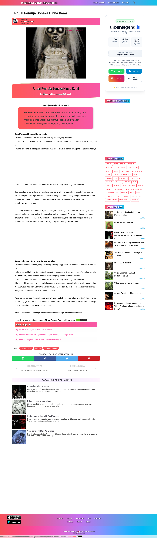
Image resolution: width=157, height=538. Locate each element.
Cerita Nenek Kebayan (123, 222)
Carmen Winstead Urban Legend (127, 293)
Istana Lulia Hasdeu (122, 263)
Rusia (138, 193)
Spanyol (109, 196)
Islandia (127, 182)
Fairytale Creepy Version (122, 175)
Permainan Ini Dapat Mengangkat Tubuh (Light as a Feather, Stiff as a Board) (129, 306)
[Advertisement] (56, 167)
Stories (117, 196)
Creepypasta (125, 171)
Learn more (71, 537)
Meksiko (140, 185)
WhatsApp (118, 71)
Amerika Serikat (119, 164)
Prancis (124, 193)
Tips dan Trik (136, 196)
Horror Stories (26, 348)
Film (115, 178)
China (116, 171)
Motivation (118, 189)
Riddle (132, 193)
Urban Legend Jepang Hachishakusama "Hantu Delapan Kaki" (128, 235)
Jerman (116, 185)
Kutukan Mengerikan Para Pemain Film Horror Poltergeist (40, 340)
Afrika (108, 164)
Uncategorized (111, 200)
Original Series (136, 189)
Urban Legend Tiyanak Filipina (126, 283)
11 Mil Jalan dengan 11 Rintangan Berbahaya (36, 330)
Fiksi (135, 175)
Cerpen (108, 171)
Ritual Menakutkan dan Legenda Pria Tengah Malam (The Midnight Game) (46, 335)
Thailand (125, 196)
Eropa (108, 175)
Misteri (108, 189)
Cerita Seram (132, 167)
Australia (109, 167)
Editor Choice (137, 171)
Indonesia (109, 182)
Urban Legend (124, 200)
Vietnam (135, 200)
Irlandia (119, 182)
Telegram (135, 71)
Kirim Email (135, 78)
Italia (135, 182)
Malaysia (132, 185)
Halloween (123, 178)
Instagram (118, 78)
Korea (124, 185)
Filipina (109, 178)
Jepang (38, 348)
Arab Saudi (131, 164)
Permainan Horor (51, 348)
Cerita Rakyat (121, 167)
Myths (126, 189)
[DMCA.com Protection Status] (81, 320)
